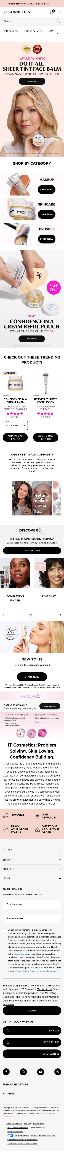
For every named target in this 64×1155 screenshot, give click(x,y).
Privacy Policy (8, 1116)
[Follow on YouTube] (40, 1071)
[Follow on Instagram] (23, 1071)
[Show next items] (57, 32)
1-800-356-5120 (51, 1042)
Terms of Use (44, 989)
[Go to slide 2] (33, 615)
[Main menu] (59, 12)
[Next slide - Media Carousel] (57, 496)
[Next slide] (57, 439)
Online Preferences (38, 1127)
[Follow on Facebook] (6, 1071)
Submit (32, 1011)
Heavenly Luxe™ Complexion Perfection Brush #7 (45, 401)
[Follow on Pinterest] (57, 1071)
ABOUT (8, 869)
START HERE (32, 677)
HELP (7, 850)
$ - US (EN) (8, 1093)
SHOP (8, 859)
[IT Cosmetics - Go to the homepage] (17, 12)
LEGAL (7, 878)
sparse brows (12, 799)
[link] (51, 12)
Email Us (54, 1031)
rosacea (50, 795)
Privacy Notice (22, 1000)
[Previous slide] (6, 439)
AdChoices (44, 1113)
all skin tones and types (45, 787)
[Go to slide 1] (31, 615)
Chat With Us (51, 1054)
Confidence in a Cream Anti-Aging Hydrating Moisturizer (15, 401)
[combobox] (29, 21)
